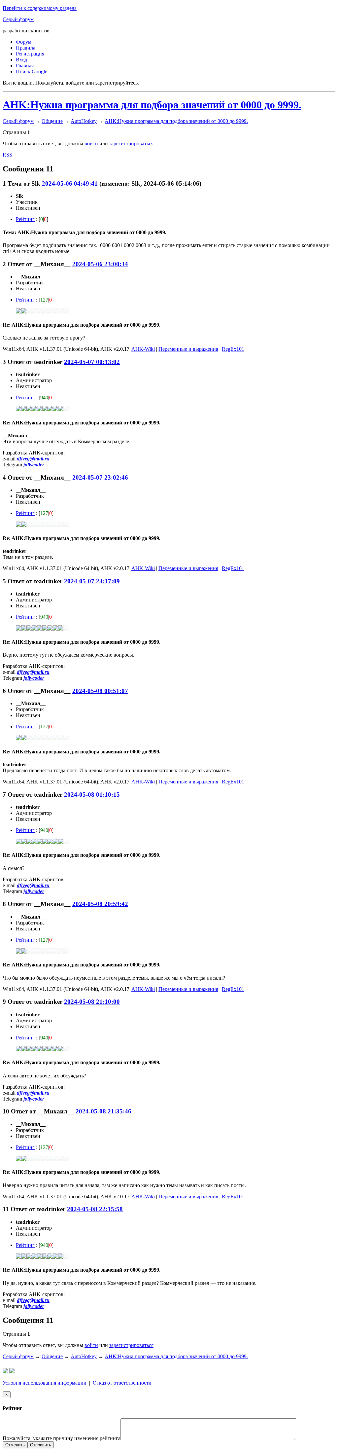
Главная (25, 65)
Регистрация (30, 53)
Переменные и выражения (188, 349)
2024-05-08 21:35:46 (103, 1111)
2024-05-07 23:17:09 (92, 581)
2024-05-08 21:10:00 (92, 1001)
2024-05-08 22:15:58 (95, 1209)
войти (91, 143)
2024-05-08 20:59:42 (100, 903)
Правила (25, 48)
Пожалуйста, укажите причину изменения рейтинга (61, 1438)
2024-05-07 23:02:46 (100, 477)
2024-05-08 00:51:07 (100, 690)
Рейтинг (25, 219)
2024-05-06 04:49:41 (70, 183)
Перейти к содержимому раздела (40, 8)
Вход (21, 59)
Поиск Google (31, 71)
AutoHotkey (84, 121)
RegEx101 (233, 349)
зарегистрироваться (131, 143)
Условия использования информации (44, 1383)
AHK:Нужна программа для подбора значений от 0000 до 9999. (152, 105)
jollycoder (33, 464)
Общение (52, 121)
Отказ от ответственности (122, 1383)
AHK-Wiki (143, 349)
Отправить (40, 1444)
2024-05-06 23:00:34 (100, 264)
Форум (23, 42)
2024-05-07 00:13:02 (92, 361)
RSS (7, 155)
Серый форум (18, 19)
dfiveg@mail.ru (33, 458)
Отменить (15, 1444)
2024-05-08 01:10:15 (92, 794)
